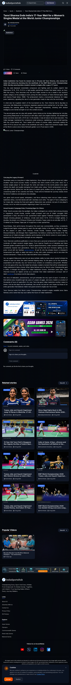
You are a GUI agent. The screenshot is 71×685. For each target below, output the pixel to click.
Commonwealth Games (9, 630)
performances (29, 250)
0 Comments (16, 69)
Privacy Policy (6, 611)
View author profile (13, 24)
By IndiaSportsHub (13, 22)
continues (11, 274)
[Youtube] (22, 649)
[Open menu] (67, 3)
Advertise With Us (7, 604)
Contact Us (5, 608)
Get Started (50, 3)
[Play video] (18, 543)
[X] (29, 649)
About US (5, 601)
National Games (6, 636)
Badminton (19, 11)
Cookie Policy (41, 674)
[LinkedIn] (35, 649)
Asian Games (6, 624)
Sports (11, 11)
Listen (9, 73)
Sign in (5, 346)
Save (17, 73)
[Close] (65, 667)
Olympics (5, 627)
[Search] (63, 3)
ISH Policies (5, 614)
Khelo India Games (7, 633)
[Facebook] (49, 649)
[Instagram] (42, 649)
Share (25, 73)
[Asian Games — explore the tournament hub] (35, 327)
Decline (18, 679)
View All (62, 383)
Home (5, 11)
